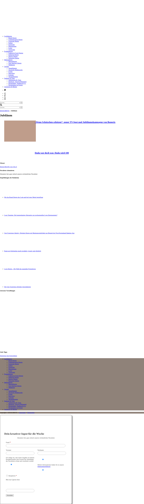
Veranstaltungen (13, 76)
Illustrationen (12, 46)
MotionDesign (12, 61)
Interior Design (12, 56)
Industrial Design (13, 55)
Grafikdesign (8, 36)
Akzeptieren (12, 476)
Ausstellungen (12, 68)
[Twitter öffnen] (5, 97)
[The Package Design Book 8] (74, 321)
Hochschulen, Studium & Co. (17, 83)
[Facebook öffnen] (5, 95)
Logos (10, 48)
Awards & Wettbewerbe (15, 70)
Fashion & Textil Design (15, 53)
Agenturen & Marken (10, 87)
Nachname (41, 450)
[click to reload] (16, 484)
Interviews (11, 73)
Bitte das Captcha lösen (13, 480)
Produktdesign (8, 51)
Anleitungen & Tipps (14, 80)
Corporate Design (13, 41)
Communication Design (15, 39)
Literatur (11, 75)
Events (10, 71)
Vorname (8, 450)
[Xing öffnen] (5, 93)
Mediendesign (8, 60)
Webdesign (11, 65)
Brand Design (12, 38)
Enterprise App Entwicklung (8, 356)
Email (8, 442)
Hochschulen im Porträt (15, 85)
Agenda (6, 66)
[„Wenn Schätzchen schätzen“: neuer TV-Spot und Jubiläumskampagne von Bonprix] (20, 141)
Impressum (22, 412)
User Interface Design (14, 63)
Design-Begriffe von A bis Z (8, 167)
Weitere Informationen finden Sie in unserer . (51, 465)
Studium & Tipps (9, 78)
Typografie (11, 50)
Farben (10, 43)
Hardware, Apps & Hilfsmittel (17, 82)
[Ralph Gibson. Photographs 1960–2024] (74, 340)
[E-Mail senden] (5, 99)
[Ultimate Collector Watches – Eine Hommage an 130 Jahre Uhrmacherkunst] (74, 302)
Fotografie (11, 44)
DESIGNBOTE (4, 111)
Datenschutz (30, 412)
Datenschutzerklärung (44, 466)
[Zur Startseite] (31, 33)
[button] (1, 105)
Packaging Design (13, 58)
